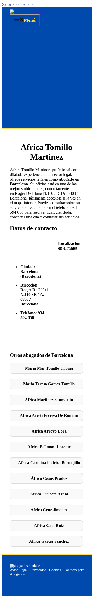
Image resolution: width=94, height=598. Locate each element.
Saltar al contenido (17, 4)
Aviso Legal (19, 570)
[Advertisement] (47, 78)
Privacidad (38, 570)
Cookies (55, 570)
